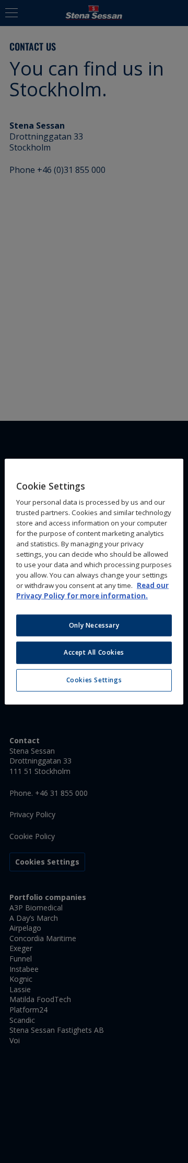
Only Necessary (94, 624)
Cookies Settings (94, 680)
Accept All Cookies (94, 652)
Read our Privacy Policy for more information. (92, 590)
